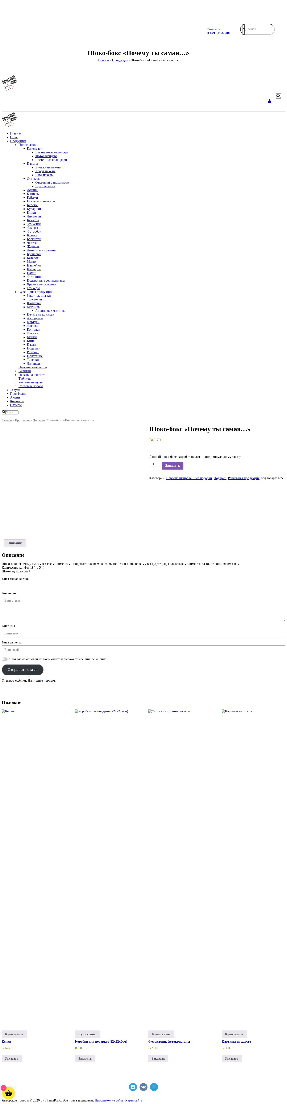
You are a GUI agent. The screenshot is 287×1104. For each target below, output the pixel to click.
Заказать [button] (11, 1058)
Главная (7, 420)
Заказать (172, 465)
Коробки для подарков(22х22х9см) (101, 1041)
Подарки (39, 420)
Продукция (22, 420)
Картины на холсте (236, 1041)
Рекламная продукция (243, 478)
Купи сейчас (14, 1034)
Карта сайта (133, 1100)
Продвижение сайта (109, 1100)
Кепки (6, 1041)
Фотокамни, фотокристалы (169, 1041)
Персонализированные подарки (189, 478)
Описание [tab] (15, 543)
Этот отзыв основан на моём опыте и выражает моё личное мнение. (58, 659)
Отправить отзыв (23, 670)
